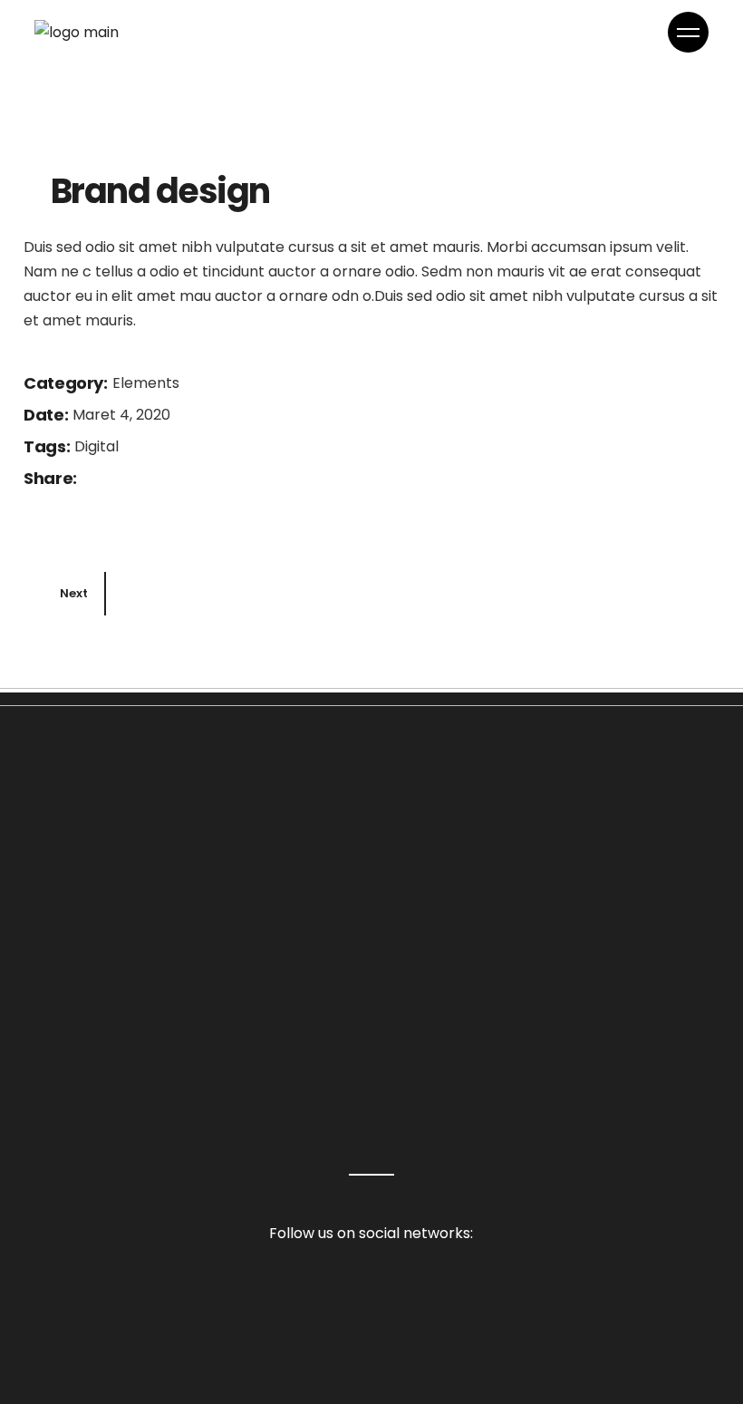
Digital (96, 446)
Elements (145, 383)
